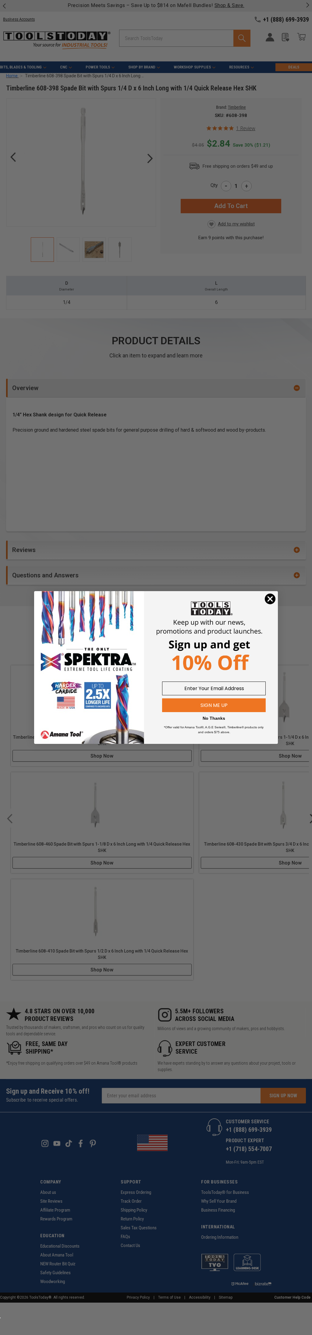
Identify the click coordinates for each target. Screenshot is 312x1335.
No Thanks (214, 718)
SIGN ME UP (214, 705)
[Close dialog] (270, 599)
